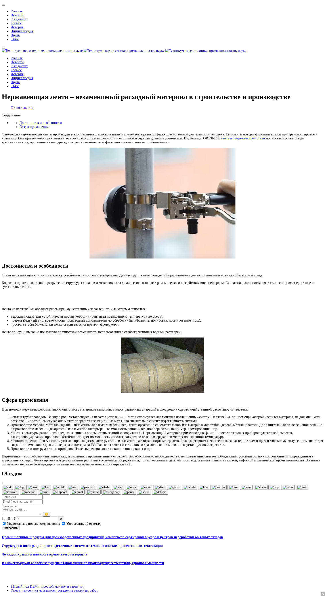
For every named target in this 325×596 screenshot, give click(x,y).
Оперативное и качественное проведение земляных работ (54, 590)
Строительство (22, 108)
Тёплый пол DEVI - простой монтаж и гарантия (47, 586)
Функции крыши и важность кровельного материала (44, 554)
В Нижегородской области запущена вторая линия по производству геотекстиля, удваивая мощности (83, 563)
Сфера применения (33, 127)
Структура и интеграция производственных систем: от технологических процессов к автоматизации (82, 546)
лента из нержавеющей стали (243, 138)
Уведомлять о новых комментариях (33, 523)
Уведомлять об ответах (83, 523)
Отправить (11, 528)
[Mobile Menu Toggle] (3, 5)
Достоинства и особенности (40, 123)
